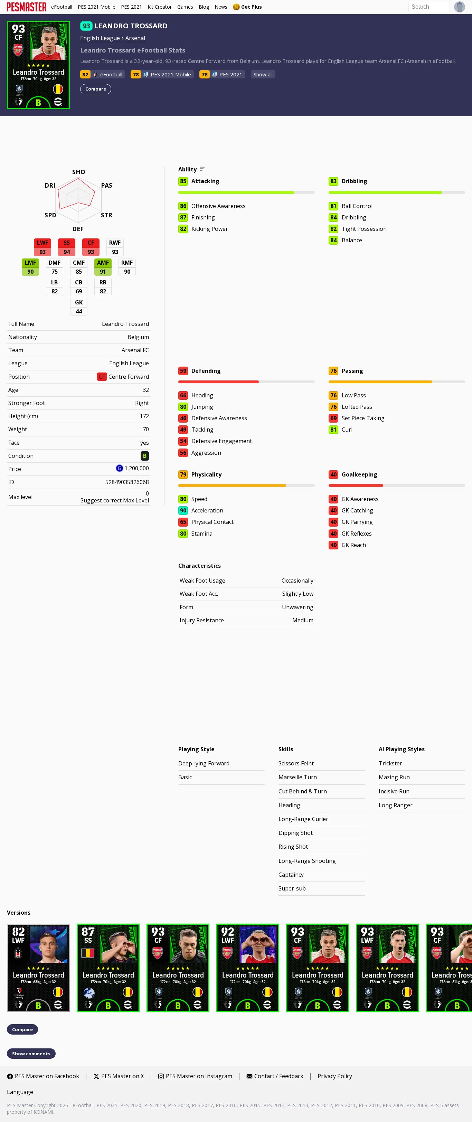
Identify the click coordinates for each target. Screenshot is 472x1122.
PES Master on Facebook (47, 1076)
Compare (95, 89)
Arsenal (135, 38)
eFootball (61, 6)
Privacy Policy (335, 1076)
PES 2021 (131, 6)
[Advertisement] (236, 142)
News (221, 6)
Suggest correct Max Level (115, 500)
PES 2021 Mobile (96, 6)
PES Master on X (122, 1076)
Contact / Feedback (278, 1076)
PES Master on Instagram (199, 1076)
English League (100, 38)
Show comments (31, 1053)
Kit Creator (160, 6)
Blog (204, 6)
